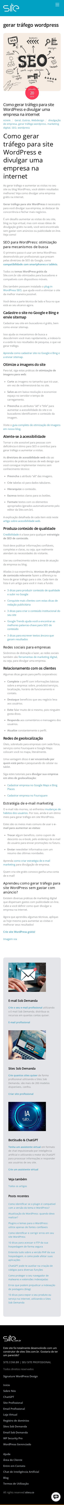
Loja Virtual (10, 1414)
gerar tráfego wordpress (32, 124)
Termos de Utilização (16, 1483)
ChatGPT (8, 1397)
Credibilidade (11, 534)
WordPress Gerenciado (17, 1444)
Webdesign (37, 120)
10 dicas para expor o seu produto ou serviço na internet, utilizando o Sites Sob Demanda (29, 1298)
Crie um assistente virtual (23, 1169)
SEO (14, 127)
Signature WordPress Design (20, 1376)
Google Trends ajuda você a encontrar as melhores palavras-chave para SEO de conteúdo (31, 625)
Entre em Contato (14, 1466)
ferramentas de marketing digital (38, 657)
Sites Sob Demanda (15, 1426)
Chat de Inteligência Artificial (21, 1471)
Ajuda (6, 1454)
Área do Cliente (12, 1460)
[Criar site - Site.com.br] (11, 10)
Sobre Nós (9, 1391)
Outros (26, 120)
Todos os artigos (17, 1186)
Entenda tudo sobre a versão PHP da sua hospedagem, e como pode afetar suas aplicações (31, 1256)
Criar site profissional (20, 1094)
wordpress (24, 127)
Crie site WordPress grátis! (19, 931)
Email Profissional (14, 1408)
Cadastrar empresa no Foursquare (27, 795)
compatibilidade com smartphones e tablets (30, 264)
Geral (18, 120)
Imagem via (10, 939)
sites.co (29, 1492)
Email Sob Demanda (15, 1432)
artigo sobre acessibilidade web (21, 521)
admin (7, 120)
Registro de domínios (16, 1420)
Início (6, 1385)
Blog (6, 1477)
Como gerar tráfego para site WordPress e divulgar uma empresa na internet (28, 109)
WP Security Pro (13, 1438)
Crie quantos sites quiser (23, 1075)
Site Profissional (13, 1402)
